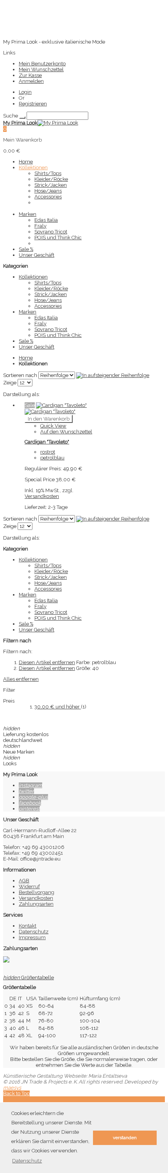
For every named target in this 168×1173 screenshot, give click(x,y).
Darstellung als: (21, 394)
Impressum (32, 937)
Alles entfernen (21, 679)
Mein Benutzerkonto (42, 64)
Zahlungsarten (36, 904)
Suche (10, 116)
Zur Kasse (30, 75)
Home (26, 358)
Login (25, 92)
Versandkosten (42, 496)
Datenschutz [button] (27, 1161)
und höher (57, 707)
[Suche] (22, 117)
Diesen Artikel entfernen (47, 662)
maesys (12, 1088)
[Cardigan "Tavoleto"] (56, 408)
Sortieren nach (20, 375)
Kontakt (27, 926)
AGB (24, 881)
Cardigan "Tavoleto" (47, 442)
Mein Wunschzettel (41, 69)
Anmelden (31, 81)
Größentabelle (28, 977)
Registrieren (33, 104)
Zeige (9, 383)
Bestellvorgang (36, 892)
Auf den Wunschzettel (66, 432)
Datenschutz (33, 932)
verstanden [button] (125, 1137)
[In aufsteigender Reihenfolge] (112, 375)
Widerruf (29, 886)
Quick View (53, 426)
